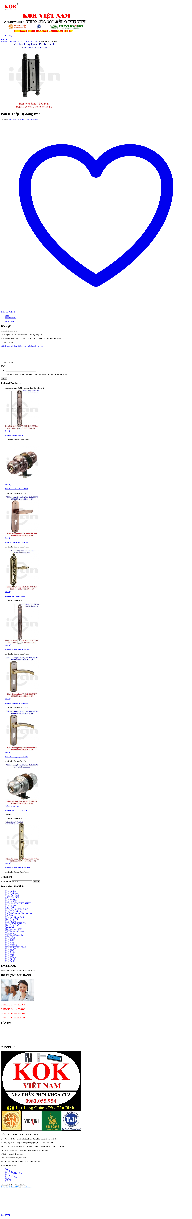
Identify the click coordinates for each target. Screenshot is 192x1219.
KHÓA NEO (10, 937)
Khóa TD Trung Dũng (13, 911)
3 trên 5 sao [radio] (22, 346)
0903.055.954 (19, 1013)
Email (3, 370)
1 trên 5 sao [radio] (5, 346)
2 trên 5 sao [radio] (13, 346)
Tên (3, 366)
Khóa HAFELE (11, 945)
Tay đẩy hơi (9, 927)
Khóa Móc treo (10, 899)
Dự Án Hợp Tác (11, 1177)
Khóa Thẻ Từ (10, 961)
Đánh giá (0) (9, 321)
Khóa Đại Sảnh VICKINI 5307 (14, 435)
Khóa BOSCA (10, 957)
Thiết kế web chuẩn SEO (10, 1187)
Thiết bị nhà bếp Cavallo (14, 935)
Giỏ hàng (8, 36)
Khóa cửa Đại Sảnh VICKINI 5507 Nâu (17, 649)
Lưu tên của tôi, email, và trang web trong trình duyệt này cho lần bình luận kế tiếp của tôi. (35, 374)
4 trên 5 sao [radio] (31, 346)
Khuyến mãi (9, 1175)
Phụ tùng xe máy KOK (13, 929)
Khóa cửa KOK (11, 901)
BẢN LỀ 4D (10, 907)
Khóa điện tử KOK (12, 895)
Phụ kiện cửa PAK (12, 919)
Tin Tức (8, 1179)
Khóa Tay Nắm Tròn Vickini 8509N (16, 489)
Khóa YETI (9, 955)
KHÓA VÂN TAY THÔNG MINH (18, 903)
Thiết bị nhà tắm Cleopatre (14, 931)
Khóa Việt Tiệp (10, 891)
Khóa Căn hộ (10, 959)
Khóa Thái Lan (10, 921)
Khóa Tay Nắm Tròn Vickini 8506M (16, 810)
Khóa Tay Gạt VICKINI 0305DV (15, 596)
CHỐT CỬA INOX (12, 897)
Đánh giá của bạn (8, 342)
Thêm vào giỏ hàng (12, 806)
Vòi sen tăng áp (10, 933)
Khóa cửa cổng (10, 905)
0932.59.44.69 (19, 1009)
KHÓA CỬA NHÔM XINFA (16, 923)
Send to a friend (10, 318)
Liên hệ (8, 1181)
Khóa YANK (10, 953)
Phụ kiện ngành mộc (12, 925)
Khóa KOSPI (10, 939)
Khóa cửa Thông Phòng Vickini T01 (16, 542)
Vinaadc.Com (26, 1187)
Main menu (5, 39)
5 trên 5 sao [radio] (39, 346)
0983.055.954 (19, 1005)
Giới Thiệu (9, 1171)
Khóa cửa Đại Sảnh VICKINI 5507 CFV (17, 867)
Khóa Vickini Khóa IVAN (17, 41)
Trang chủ (4, 41)
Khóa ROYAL (10, 951)
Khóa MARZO (10, 949)
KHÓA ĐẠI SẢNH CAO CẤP (16, 909)
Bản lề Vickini (32, 41)
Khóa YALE (9, 943)
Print (7, 316)
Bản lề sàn (9, 915)
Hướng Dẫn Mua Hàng (13, 1173)
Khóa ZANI (9, 941)
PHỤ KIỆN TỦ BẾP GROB (15, 947)
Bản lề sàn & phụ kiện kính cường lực (18, 913)
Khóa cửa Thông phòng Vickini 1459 (16, 703)
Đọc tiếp (8, 431)
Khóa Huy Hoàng (11, 893)
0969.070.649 (19, 1018)
